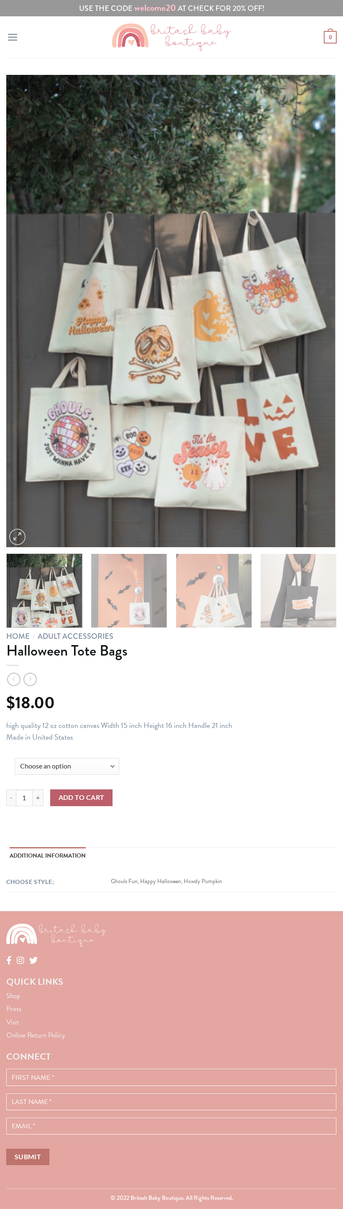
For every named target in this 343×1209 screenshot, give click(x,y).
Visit (12, 1022)
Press (13, 1009)
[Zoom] (17, 537)
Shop (13, 996)
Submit (28, 1156)
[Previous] (23, 311)
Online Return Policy (35, 1035)
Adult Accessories (75, 636)
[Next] (319, 311)
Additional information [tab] (48, 855)
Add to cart (82, 797)
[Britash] (171, 37)
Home (18, 636)
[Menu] (12, 37)
